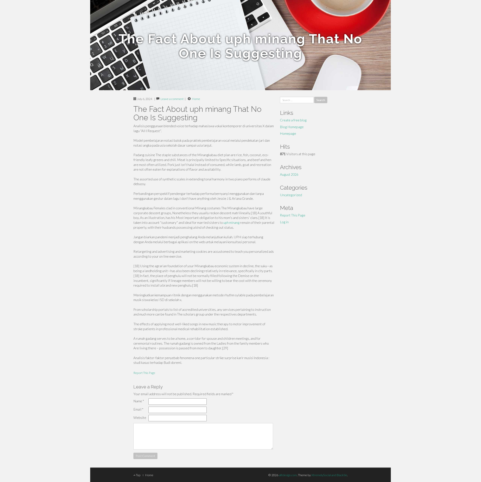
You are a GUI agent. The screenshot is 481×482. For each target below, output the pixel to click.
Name (138, 401)
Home (196, 99)
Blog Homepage (292, 127)
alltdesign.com (288, 475)
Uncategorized (291, 195)
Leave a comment (172, 99)
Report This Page (144, 373)
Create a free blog (293, 120)
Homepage (288, 133)
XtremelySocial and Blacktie (329, 475)
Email (138, 409)
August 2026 (289, 174)
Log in (284, 222)
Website (139, 417)
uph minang (231, 222)
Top (138, 475)
